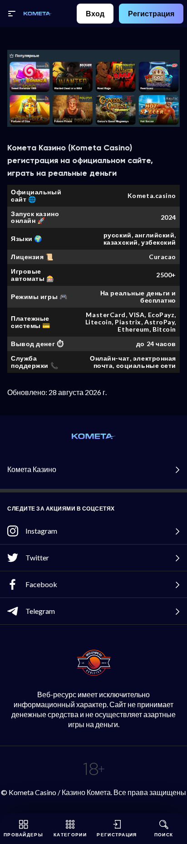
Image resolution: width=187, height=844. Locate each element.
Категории (70, 834)
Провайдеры (23, 834)
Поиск (163, 834)
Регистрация (151, 13)
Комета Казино (31, 469)
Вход (95, 13)
